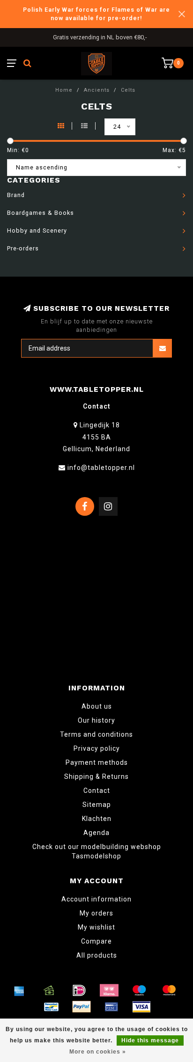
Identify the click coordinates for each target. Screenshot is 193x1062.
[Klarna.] (109, 990)
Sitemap (96, 804)
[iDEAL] (79, 990)
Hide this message (150, 1040)
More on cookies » (97, 1051)
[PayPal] (81, 1007)
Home (64, 90)
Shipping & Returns (96, 776)
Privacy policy (97, 748)
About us (97, 706)
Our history (96, 720)
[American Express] (19, 990)
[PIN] (111, 1007)
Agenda (96, 832)
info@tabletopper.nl (101, 467)
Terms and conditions (96, 734)
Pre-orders (23, 248)
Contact (96, 790)
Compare (96, 941)
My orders (96, 913)
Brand (16, 194)
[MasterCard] (169, 990)
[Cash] (49, 990)
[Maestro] (139, 990)
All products (96, 955)
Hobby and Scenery (37, 230)
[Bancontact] (51, 1007)
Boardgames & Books (40, 212)
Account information (96, 899)
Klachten (96, 818)
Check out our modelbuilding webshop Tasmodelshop (96, 851)
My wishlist (96, 927)
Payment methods (97, 762)
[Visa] (141, 1007)
